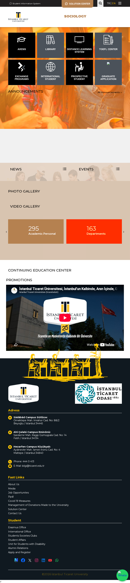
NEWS (16, 169)
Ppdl (11, 496)
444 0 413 (28, 461)
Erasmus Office (17, 527)
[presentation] (6, 231)
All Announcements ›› (110, 92)
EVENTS (86, 169)
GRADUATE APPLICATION (108, 77)
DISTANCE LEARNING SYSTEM (79, 50)
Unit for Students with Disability (26, 544)
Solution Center (17, 509)
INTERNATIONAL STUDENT (50, 77)
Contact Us (14, 513)
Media (11, 488)
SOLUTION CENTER (79, 4)
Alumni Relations (18, 548)
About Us (13, 484)
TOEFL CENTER (108, 49)
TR (108, 3)
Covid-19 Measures (19, 500)
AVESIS (22, 49)
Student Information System (26, 3)
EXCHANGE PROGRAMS (22, 77)
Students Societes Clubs (22, 535)
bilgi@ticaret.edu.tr (33, 465)
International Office (19, 531)
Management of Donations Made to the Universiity (38, 505)
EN (114, 3)
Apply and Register (19, 552)
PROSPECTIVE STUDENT (79, 77)
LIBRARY (50, 49)
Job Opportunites (18, 492)
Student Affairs (17, 539)
